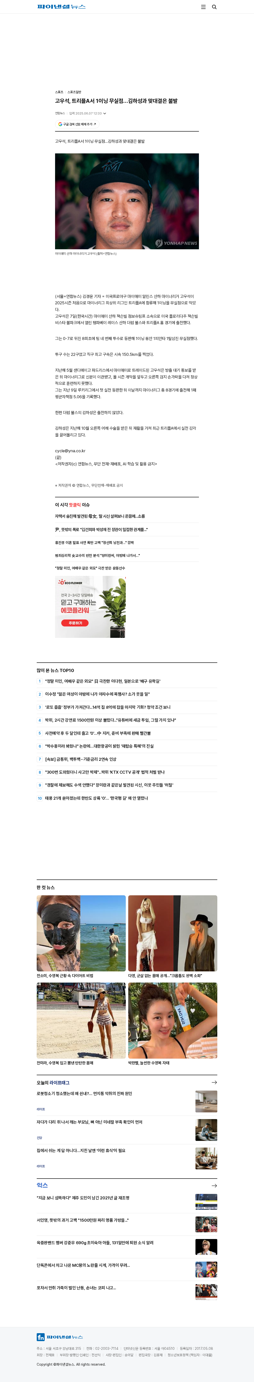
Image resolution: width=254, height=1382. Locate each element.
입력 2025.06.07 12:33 (85, 113)
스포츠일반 (74, 92)
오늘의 (53, 1082)
